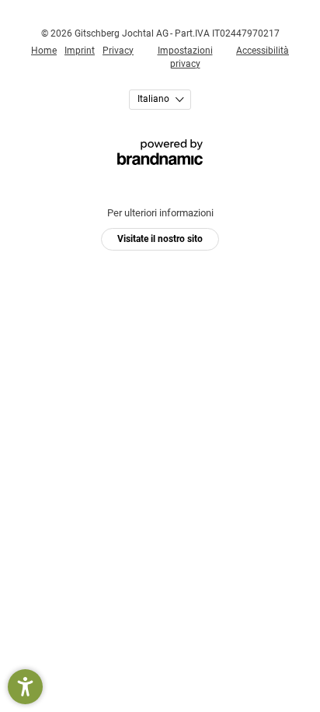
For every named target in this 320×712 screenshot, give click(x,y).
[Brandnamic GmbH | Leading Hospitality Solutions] (160, 152)
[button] (25, 686)
